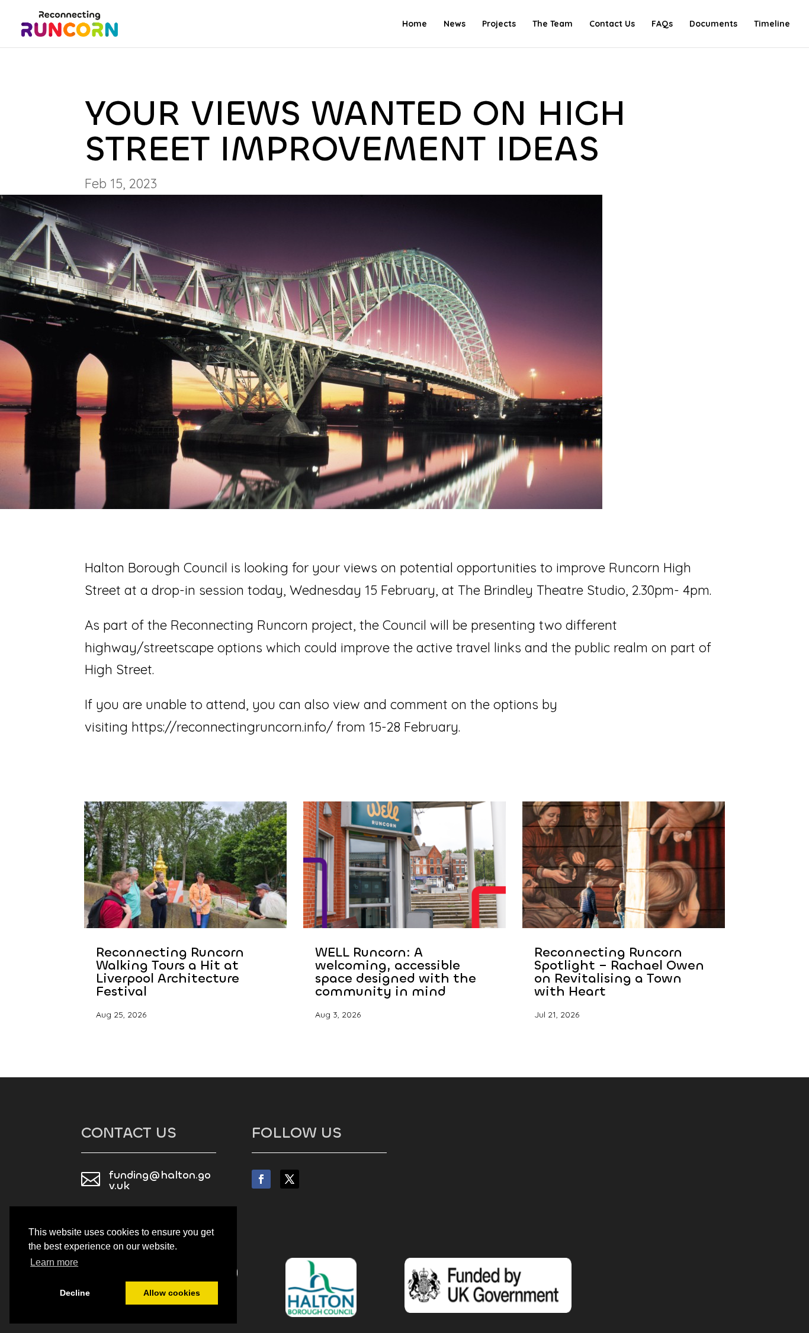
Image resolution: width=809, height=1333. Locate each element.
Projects (499, 24)
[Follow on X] (289, 1179)
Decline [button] (75, 1292)
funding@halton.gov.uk (160, 1180)
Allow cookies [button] (171, 1292)
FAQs (662, 24)
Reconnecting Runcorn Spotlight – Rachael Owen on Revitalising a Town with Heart (619, 972)
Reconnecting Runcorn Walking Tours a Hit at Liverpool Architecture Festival (170, 972)
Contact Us (612, 24)
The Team (552, 24)
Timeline (772, 24)
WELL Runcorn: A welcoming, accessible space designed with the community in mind (395, 972)
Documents (713, 24)
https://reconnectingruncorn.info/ (232, 727)
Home (414, 24)
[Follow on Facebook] (261, 1179)
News (455, 24)
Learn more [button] (54, 1262)
